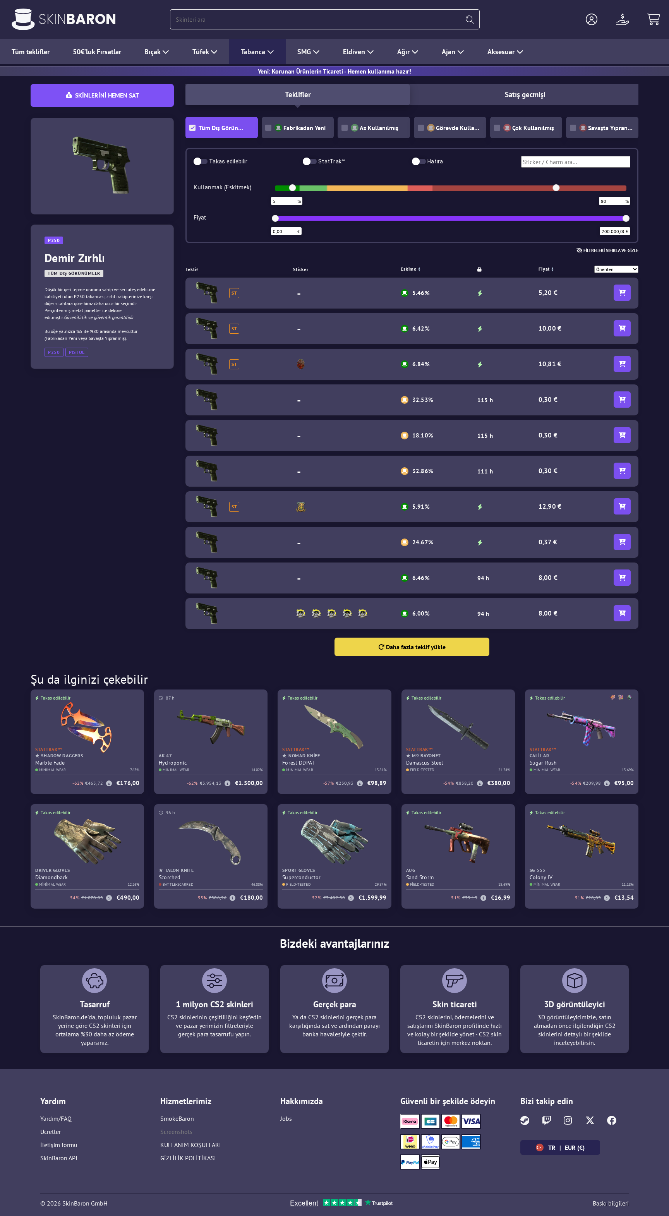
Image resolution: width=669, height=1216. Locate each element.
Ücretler (50, 1131)
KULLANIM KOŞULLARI (190, 1145)
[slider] (292, 187)
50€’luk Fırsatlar (97, 51)
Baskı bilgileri (611, 1203)
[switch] (201, 161)
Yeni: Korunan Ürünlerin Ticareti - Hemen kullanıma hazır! (334, 71)
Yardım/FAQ (56, 1118)
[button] (591, 19)
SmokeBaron (177, 1118)
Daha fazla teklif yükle (415, 647)
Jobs (286, 1118)
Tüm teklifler (31, 51)
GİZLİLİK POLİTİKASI (188, 1158)
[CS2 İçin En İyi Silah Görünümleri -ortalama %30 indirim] (23, 19)
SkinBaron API (58, 1158)
